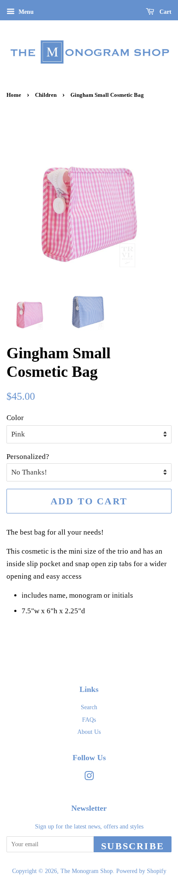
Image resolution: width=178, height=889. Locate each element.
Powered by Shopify (141, 870)
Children (46, 95)
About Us (89, 731)
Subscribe (132, 846)
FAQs (89, 719)
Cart (165, 12)
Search (89, 707)
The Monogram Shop (86, 870)
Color (15, 418)
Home (13, 95)
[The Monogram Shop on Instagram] (89, 777)
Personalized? (27, 456)
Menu (25, 12)
